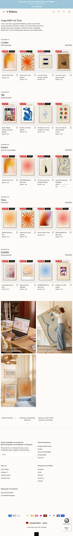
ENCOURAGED (25, 181)
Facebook (41, 478)
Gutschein (41, 457)
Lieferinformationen (7, 418)
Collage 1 (61, 286)
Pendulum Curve (44, 129)
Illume (44, 232)
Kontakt (40, 449)
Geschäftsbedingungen (8, 495)
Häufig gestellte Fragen (45, 446)
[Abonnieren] (33, 455)
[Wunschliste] (59, 12)
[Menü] (70, 518)
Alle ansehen (68, 45)
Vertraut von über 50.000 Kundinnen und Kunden (45, 419)
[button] (4, 11)
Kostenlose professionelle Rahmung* (27, 419)
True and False (61, 130)
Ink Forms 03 (43, 76)
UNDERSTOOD (43, 286)
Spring (24, 286)
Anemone (25, 76)
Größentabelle (42, 455)
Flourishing (7, 286)
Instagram (41, 469)
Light (7, 75)
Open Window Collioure (7, 130)
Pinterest (40, 475)
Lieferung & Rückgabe (44, 452)
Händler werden (6, 475)
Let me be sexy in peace (61, 76)
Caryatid (62, 181)
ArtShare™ (4, 472)
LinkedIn (40, 481)
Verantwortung (5, 478)
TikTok (39, 472)
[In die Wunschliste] (16, 52)
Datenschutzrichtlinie (7, 492)
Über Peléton (5, 469)
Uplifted (7, 233)
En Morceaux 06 (43, 181)
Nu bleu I (25, 129)
